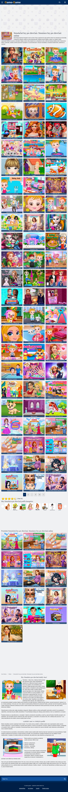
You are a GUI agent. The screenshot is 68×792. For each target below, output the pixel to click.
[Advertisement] (18, 18)
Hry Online (30, 788)
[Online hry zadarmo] (13, 2)
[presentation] (2, 506)
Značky (37, 788)
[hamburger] (2, 2)
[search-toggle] (59, 2)
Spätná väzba (45, 788)
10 (39, 494)
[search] (65, 779)
